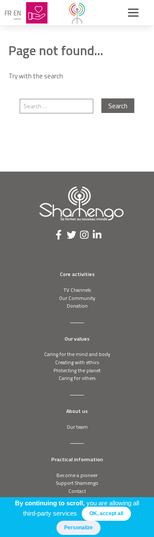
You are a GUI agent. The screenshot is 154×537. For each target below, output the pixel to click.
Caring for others (77, 378)
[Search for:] (60, 106)
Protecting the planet (77, 370)
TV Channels (77, 290)
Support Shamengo (77, 483)
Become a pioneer (77, 475)
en (17, 13)
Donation (77, 305)
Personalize (78, 528)
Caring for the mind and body (77, 354)
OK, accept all (106, 513)
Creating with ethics (77, 362)
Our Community (77, 298)
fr (8, 13)
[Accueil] (77, 13)
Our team (77, 426)
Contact (77, 491)
